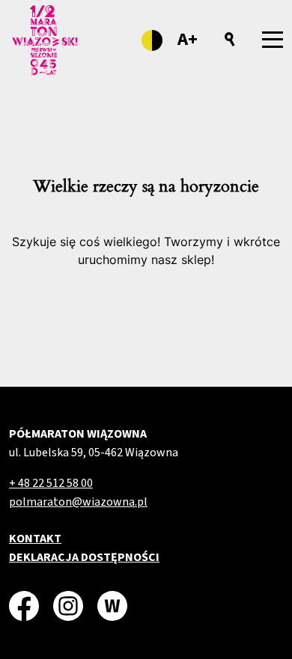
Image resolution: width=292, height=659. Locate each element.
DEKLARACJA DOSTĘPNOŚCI (84, 557)
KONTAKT (35, 538)
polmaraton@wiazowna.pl (78, 502)
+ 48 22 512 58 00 (51, 483)
